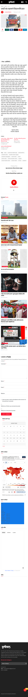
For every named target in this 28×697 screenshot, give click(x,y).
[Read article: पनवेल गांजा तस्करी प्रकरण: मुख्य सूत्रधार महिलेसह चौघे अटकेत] (14, 283)
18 (7, 438)
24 (4, 441)
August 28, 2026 (4, 222)
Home (2, 6)
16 (23, 435)
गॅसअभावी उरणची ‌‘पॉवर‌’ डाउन (7, 220)
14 (17, 435)
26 (10, 441)
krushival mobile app (12, 152)
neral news (14, 156)
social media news (6, 160)
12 (10, 435)
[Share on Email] (20, 30)
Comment (3, 364)
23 (23, 438)
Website (3, 393)
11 (7, 435)
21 (17, 438)
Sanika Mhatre (8, 12)
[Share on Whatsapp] (7, 30)
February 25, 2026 (17, 12)
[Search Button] (26, 2)
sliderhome (4, 217)
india (5, 152)
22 (20, 438)
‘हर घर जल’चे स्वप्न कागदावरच (7, 269)
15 (20, 435)
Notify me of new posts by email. (8, 410)
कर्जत (9, 6)
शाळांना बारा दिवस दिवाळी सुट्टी (6, 146)
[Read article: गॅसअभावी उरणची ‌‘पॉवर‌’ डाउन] (14, 209)
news (19, 156)
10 (4, 435)
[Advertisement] (14, 46)
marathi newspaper (6, 156)
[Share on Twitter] (16, 30)
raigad (20, 158)
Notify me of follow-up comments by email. (10, 406)
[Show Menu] (1, 2)
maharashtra (21, 152)
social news (14, 160)
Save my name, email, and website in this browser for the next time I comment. (14, 400)
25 (7, 441)
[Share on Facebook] (11, 30)
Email (2, 387)
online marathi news (12, 158)
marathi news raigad (13, 154)
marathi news (5, 154)
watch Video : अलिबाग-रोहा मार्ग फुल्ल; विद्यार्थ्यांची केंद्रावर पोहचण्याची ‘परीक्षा (7, 140)
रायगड (6, 6)
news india (4, 158)
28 (17, 441)
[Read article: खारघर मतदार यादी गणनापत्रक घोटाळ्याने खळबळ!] (14, 234)
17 (4, 438)
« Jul (3, 446)
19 (10, 438)
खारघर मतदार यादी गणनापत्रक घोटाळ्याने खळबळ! (11, 245)
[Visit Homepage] (11, 2)
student (24, 160)
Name (3, 381)
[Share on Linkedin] (25, 30)
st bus (19, 160)
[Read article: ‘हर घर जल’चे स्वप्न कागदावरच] (14, 258)
